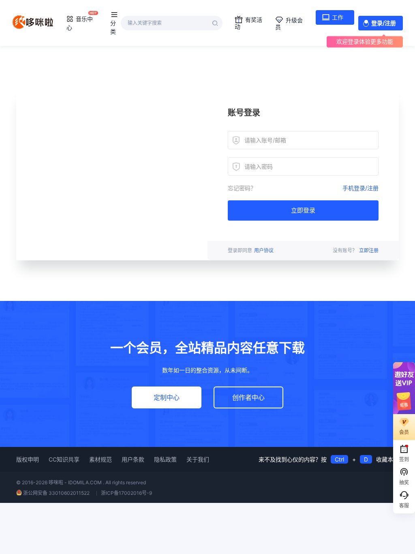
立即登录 (303, 210)
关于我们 (197, 459)
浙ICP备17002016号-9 (126, 493)
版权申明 (27, 459)
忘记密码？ (242, 188)
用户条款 (133, 459)
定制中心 (167, 397)
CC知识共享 (64, 459)
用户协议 (264, 250)
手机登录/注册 (360, 188)
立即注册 (369, 250)
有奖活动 (248, 23)
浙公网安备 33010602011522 (56, 493)
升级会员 (289, 23)
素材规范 (100, 459)
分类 (113, 27)
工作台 (332, 19)
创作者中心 (248, 397)
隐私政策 (165, 459)
